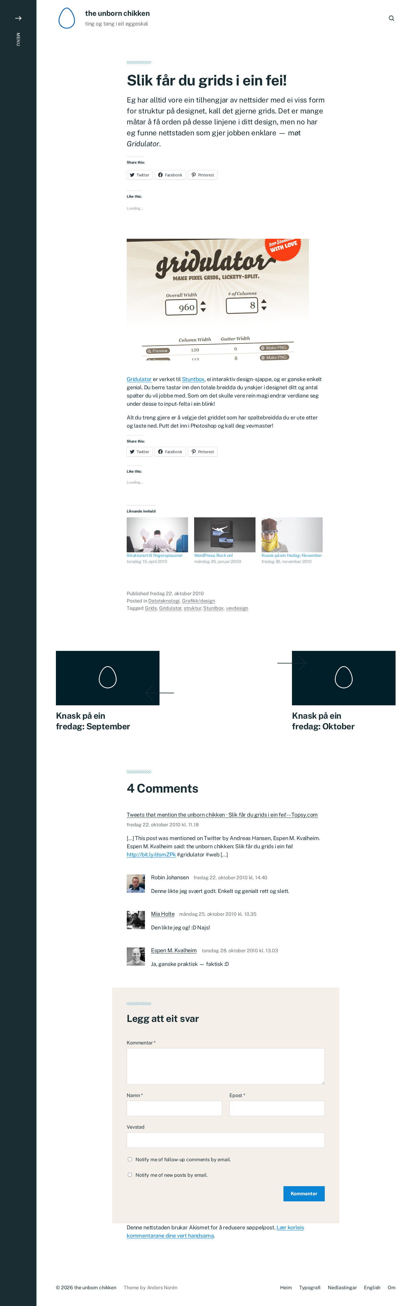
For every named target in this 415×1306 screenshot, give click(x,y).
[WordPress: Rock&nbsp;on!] (225, 534)
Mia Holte (162, 914)
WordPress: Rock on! (213, 555)
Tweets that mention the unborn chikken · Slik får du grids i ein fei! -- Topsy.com (222, 814)
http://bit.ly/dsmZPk (151, 854)
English (372, 1287)
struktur (192, 608)
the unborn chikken (117, 13)
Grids (151, 608)
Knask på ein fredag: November (292, 555)
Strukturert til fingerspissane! (155, 555)
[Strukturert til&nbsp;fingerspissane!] (157, 534)
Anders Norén (162, 1287)
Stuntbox (193, 379)
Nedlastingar (342, 1287)
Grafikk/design (198, 601)
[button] (18, 653)
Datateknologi (164, 601)
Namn (135, 1095)
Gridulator (139, 379)
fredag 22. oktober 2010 (177, 593)
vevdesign (237, 608)
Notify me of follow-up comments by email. (183, 1159)
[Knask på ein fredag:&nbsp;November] (292, 534)
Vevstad (136, 1127)
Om (392, 1287)
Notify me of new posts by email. (171, 1175)
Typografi (310, 1287)
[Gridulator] (226, 299)
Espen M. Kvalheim (174, 950)
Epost (237, 1095)
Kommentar (141, 1043)
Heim (286, 1287)
